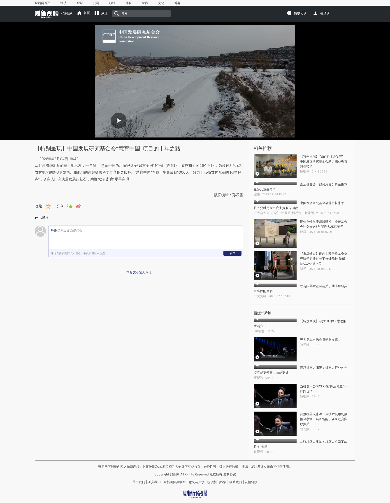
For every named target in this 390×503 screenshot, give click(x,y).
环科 (128, 3)
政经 (112, 3)
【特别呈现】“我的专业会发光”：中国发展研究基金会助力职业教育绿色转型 (323, 161)
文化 (161, 3)
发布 (232, 253)
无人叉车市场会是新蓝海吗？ (320, 340)
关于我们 (138, 482)
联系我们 (235, 482)
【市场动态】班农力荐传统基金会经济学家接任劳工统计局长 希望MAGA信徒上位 (323, 258)
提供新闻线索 (216, 482)
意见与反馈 (196, 482)
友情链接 (251, 482)
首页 (87, 13)
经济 (63, 3)
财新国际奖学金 (174, 482)
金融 (80, 3)
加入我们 (154, 482)
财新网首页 (43, 3)
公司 (96, 3)
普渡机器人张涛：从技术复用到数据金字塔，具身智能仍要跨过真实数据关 (323, 419)
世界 (145, 3)
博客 (177, 3)
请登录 (325, 13)
